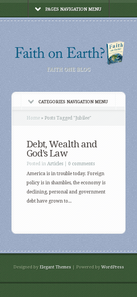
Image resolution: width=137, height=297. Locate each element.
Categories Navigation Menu (73, 101)
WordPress (112, 267)
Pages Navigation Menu (73, 9)
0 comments (81, 163)
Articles (55, 163)
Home (33, 118)
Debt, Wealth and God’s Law (62, 149)
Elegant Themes (55, 267)
